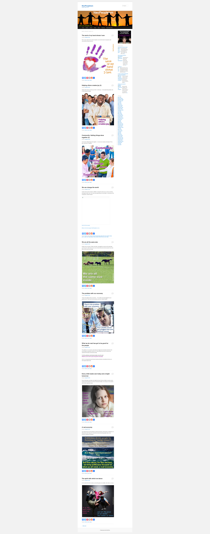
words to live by (101, 236)
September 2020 (120, 99)
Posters (87, 27)
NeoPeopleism (87, 6)
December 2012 (120, 137)
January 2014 (120, 130)
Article (86, 80)
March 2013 (120, 134)
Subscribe (103, 27)
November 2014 (120, 125)
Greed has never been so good (122, 47)
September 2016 (120, 110)
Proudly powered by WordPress (105, 530)
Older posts (84, 525)
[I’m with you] (119, 69)
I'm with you (120, 66)
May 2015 (119, 121)
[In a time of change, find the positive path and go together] (120, 78)
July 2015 (119, 120)
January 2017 (120, 106)
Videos (95, 27)
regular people (90, 236)
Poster (86, 235)
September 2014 (120, 127)
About (99, 27)
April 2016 (119, 112)
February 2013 (120, 135)
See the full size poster (86, 225)
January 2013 (120, 136)
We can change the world (90, 187)
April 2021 (119, 97)
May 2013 (119, 133)
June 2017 (119, 101)
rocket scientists (95, 236)
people (99, 235)
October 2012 (120, 140)
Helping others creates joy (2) (91, 85)
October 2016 (120, 108)
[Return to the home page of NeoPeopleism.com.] (90, 228)
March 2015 (120, 122)
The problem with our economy (92, 293)
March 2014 (120, 129)
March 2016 (120, 113)
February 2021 (120, 98)
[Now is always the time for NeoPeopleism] (120, 59)
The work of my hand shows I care (93, 35)
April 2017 (119, 103)
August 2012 (120, 142)
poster (83, 236)
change (91, 235)
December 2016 (120, 107)
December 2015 (120, 115)
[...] (124, 53)
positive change (109, 235)
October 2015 (120, 116)
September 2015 (120, 118)
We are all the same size (90, 242)
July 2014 (119, 128)
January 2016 (120, 114)
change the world (95, 235)
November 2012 (120, 138)
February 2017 (120, 105)
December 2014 (120, 123)
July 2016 (119, 111)
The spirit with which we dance (92, 478)
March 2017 (120, 104)
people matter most (103, 235)
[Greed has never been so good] (119, 50)
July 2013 (119, 131)
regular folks (86, 236)
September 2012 (120, 141)
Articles (91, 27)
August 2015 (120, 119)
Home (83, 27)
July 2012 (119, 143)
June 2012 (119, 144)
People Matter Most (109, 27)
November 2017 (120, 100)
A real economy (87, 427)
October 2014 (120, 126)
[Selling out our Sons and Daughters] (120, 88)
